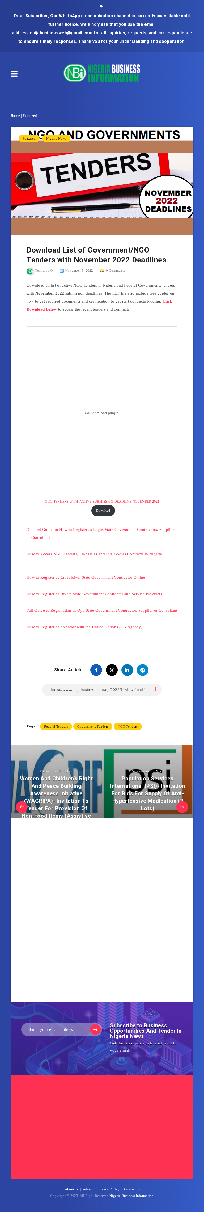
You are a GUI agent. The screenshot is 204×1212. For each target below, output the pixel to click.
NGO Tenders (128, 727)
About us (71, 1189)
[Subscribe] (95, 1029)
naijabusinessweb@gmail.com (62, 32)
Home (15, 116)
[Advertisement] (66, 911)
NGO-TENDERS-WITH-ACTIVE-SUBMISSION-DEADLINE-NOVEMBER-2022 (102, 501)
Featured (30, 116)
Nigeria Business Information (131, 1196)
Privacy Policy (108, 1189)
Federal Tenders (56, 727)
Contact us (132, 1189)
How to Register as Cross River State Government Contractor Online (86, 577)
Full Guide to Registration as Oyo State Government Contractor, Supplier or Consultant (102, 610)
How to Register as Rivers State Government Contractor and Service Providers (94, 594)
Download (103, 510)
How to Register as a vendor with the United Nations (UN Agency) (84, 627)
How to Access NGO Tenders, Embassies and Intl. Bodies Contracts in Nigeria (94, 554)
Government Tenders (92, 727)
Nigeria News (56, 138)
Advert (88, 1189)
